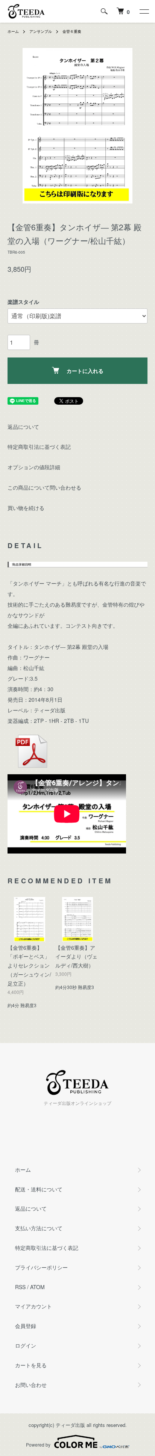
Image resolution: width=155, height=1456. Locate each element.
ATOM (37, 1287)
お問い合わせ (31, 1384)
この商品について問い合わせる (44, 487)
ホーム (13, 31)
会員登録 (25, 1326)
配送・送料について (38, 1189)
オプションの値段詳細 (34, 467)
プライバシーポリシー (41, 1267)
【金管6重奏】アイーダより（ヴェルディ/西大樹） (76, 956)
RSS (20, 1287)
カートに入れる (85, 370)
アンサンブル (40, 31)
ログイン (25, 1345)
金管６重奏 (71, 31)
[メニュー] (143, 11)
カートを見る (31, 1365)
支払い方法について (38, 1228)
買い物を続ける (26, 508)
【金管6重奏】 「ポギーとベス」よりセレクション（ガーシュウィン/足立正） (29, 965)
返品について (23, 426)
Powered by (38, 1444)
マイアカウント (33, 1306)
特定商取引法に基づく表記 (39, 446)
